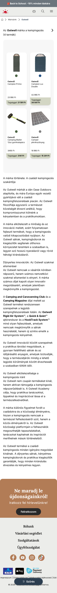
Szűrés (30, 581)
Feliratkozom (28, 511)
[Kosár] (34, 11)
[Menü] (51, 11)
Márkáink (12, 19)
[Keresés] (42, 11)
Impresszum (6, 577)
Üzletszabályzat (20, 577)
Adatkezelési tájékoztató (40, 577)
